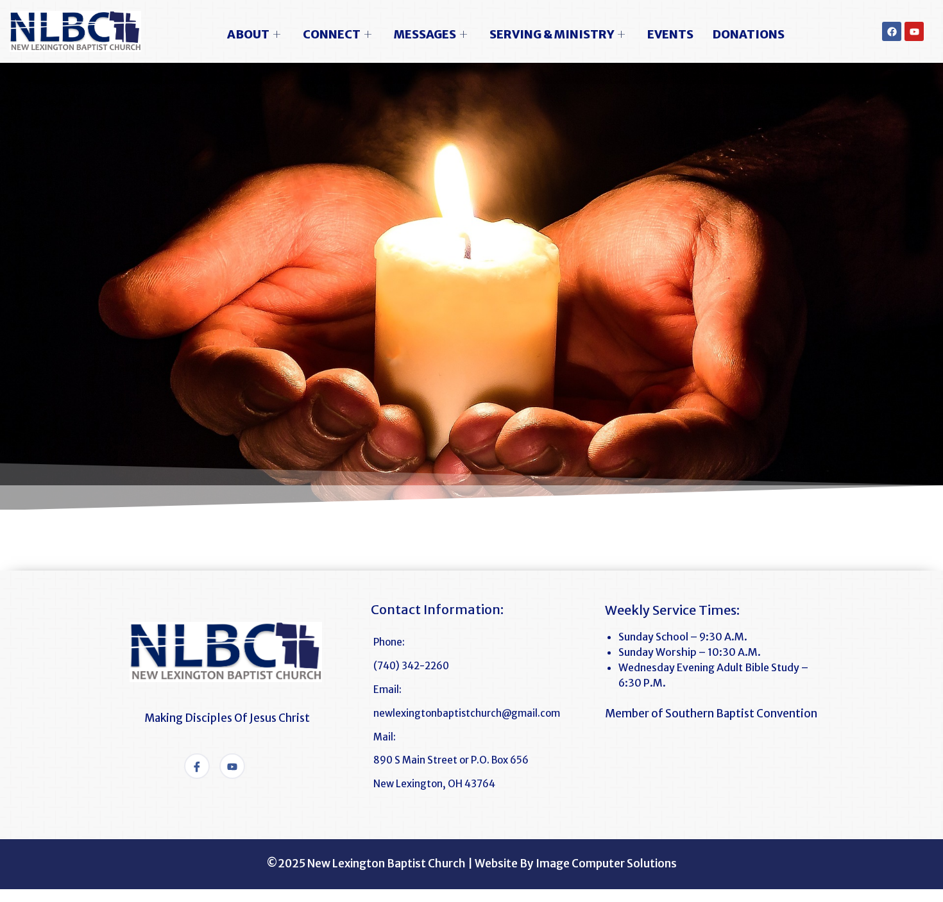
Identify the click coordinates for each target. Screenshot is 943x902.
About (248, 34)
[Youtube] (914, 31)
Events (670, 34)
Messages (425, 34)
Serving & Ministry (551, 34)
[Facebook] (891, 31)
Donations (749, 34)
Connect (332, 34)
